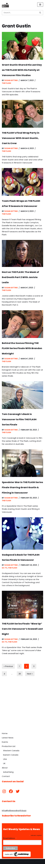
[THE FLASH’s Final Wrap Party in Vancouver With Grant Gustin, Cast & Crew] (22, 114)
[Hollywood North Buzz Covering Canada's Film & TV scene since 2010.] (5, 4)
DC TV (4, 568)
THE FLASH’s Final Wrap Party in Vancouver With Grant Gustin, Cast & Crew (20, 138)
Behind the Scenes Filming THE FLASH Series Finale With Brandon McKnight (22, 348)
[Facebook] (11, 791)
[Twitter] (17, 791)
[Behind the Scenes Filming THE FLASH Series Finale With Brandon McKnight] (22, 324)
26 (20, 673)
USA (5, 759)
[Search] (40, 12)
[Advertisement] (22, 707)
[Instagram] (4, 791)
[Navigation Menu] (40, 4)
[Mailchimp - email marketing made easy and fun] (17, 856)
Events (5, 742)
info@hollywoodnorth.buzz (14, 810)
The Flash (6, 83)
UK (4, 763)
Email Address (10, 838)
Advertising (8, 772)
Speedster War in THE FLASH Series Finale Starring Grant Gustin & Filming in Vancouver (22, 487)
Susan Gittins (11, 80)
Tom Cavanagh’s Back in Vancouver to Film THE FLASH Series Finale (19, 419)
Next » (30, 673)
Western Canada (11, 750)
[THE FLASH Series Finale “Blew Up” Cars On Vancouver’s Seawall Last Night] (22, 605)
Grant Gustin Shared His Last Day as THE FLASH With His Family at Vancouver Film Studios (22, 70)
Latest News (7, 737)
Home (5, 733)
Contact (6, 776)
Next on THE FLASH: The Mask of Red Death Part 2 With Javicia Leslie (20, 277)
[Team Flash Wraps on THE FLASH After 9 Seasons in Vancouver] (22, 182)
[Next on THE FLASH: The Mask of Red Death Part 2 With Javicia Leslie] (22, 253)
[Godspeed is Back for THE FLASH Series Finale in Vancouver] (22, 533)
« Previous (8, 666)
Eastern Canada (10, 754)
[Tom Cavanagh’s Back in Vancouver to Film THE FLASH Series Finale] (22, 395)
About (5, 767)
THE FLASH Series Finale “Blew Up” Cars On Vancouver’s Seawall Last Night (22, 629)
